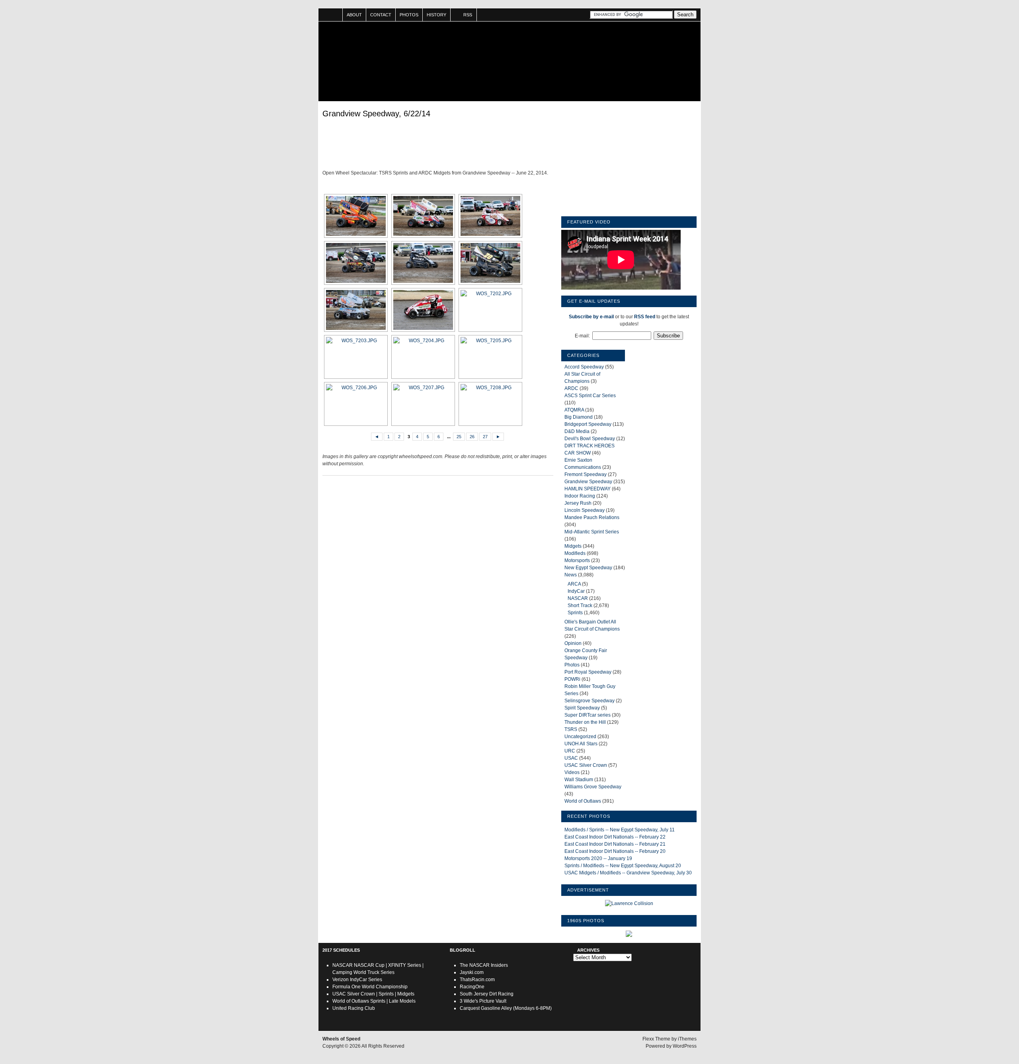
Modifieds (575, 553)
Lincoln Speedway (584, 510)
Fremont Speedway (585, 474)
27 (485, 436)
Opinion (573, 643)
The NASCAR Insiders (484, 965)
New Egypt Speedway (588, 567)
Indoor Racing (579, 496)
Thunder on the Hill (585, 722)
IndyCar (576, 591)
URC (569, 751)
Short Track (580, 605)
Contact (380, 14)
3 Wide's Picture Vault (483, 1001)
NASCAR (578, 598)
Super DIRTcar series (587, 715)
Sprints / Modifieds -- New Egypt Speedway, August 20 (622, 865)
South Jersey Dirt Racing (486, 994)
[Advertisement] (438, 145)
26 (472, 436)
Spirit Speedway (582, 708)
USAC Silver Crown (585, 765)
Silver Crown (361, 994)
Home (330, 14)
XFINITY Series (404, 965)
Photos (409, 14)
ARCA (574, 584)
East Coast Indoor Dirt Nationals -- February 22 (615, 837)
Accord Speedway (584, 367)
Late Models (402, 1001)
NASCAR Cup (369, 965)
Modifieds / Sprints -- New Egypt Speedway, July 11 (619, 830)
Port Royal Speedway (587, 672)
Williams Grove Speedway (592, 787)
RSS (467, 14)
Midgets (573, 546)
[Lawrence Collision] (629, 903)
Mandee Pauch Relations (591, 517)
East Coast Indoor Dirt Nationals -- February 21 (615, 844)
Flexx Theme (656, 1039)
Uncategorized (580, 736)
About (354, 14)
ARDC (571, 388)
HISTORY (436, 14)
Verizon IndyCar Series (357, 979)
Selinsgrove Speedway (589, 700)
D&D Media (577, 431)
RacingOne (472, 987)
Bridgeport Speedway (587, 424)
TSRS (570, 729)
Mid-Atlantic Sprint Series (591, 532)
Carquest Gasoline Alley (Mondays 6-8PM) (506, 1008)
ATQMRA (574, 410)
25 (459, 436)
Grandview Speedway (588, 481)
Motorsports (577, 560)
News (570, 575)
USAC (571, 758)
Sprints (575, 612)
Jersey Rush (577, 503)
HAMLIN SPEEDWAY (587, 489)
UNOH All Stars (580, 744)
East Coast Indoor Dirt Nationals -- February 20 (615, 851)
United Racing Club (353, 1008)
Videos (572, 772)
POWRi (572, 679)
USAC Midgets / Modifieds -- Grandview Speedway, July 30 (628, 873)
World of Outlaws (582, 801)
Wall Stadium (578, 779)
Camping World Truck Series (363, 972)
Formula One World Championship (370, 987)
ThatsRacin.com (477, 979)
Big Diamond (578, 417)
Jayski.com (472, 972)
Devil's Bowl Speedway (589, 438)
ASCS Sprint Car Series (590, 395)
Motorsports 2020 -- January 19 (598, 858)
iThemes (687, 1039)
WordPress (685, 1046)
